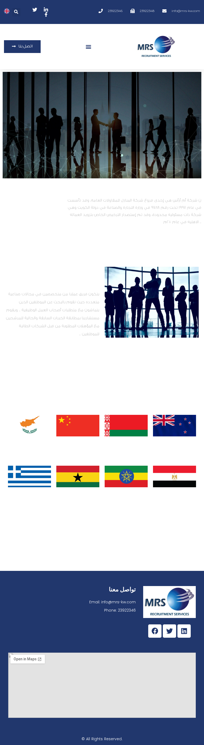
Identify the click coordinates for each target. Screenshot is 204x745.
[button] (16, 12)
